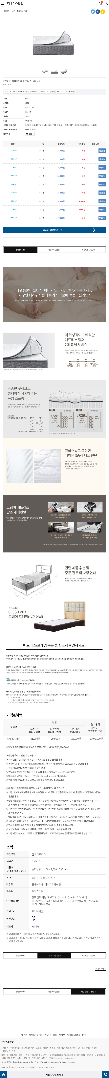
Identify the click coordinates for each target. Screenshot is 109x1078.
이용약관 (24, 1035)
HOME (3, 1074)
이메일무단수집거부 (50, 1035)
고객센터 (85, 1035)
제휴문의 (62, 1035)
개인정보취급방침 (35, 1035)
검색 (106, 3)
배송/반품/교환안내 (88, 250)
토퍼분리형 (70, 91)
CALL (105, 1074)
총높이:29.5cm (31, 91)
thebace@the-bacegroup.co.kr (65, 1058)
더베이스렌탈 (15, 3)
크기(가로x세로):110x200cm (15, 91)
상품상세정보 (20, 250)
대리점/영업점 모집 (73, 1035)
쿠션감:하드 (60, 91)
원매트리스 (41, 91)
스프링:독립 (51, 91)
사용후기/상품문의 (54, 250)
